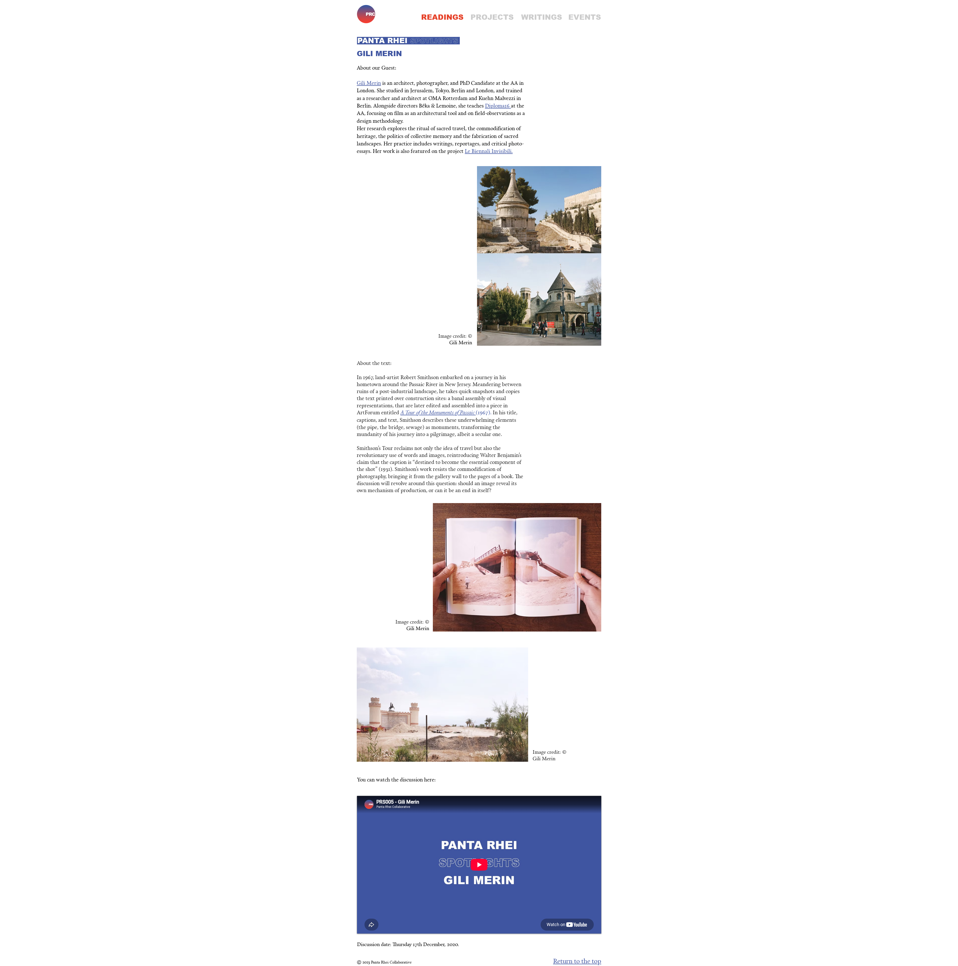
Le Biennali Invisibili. (489, 150)
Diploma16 (498, 105)
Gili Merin (369, 82)
